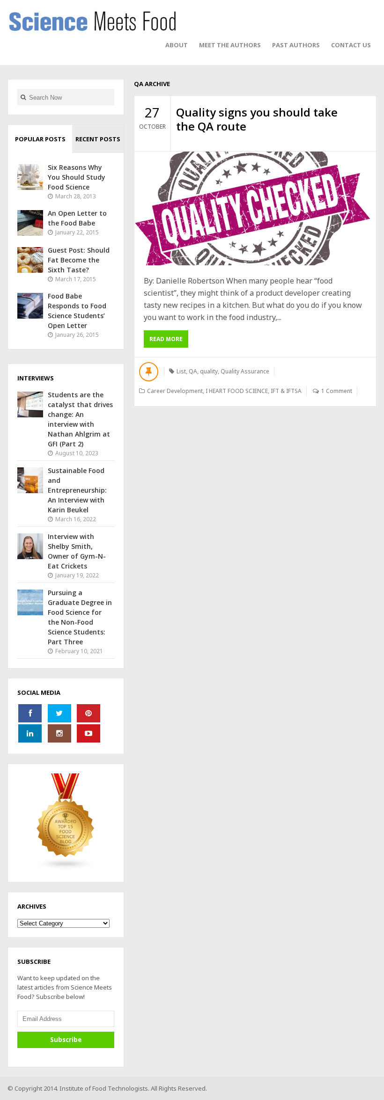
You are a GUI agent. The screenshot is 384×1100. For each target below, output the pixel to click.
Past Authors (296, 45)
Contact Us (351, 45)
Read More (166, 339)
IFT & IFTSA (286, 391)
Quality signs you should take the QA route (257, 119)
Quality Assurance (245, 371)
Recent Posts (97, 139)
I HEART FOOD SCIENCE (237, 391)
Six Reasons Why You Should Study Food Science (76, 177)
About (176, 45)
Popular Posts (40, 139)
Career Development (175, 391)
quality (209, 371)
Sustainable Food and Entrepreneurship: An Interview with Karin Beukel (77, 490)
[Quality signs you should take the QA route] (255, 208)
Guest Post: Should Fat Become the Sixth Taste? (79, 260)
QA (193, 371)
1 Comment (336, 391)
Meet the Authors (230, 45)
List (181, 371)
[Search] (23, 97)
